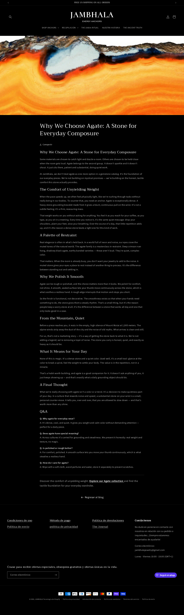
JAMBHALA (39, 599)
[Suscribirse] (55, 575)
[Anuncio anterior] (8, 2)
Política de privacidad (71, 599)
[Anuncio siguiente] (176, 2)
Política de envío (18, 526)
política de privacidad (64, 526)
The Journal (100, 526)
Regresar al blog (94, 497)
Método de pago (60, 520)
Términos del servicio (131, 599)
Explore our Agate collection (106, 481)
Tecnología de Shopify (51, 599)
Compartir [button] (47, 144)
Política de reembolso (112, 599)
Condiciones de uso (19, 520)
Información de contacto (91, 599)
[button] (10, 17)
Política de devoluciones (108, 520)
